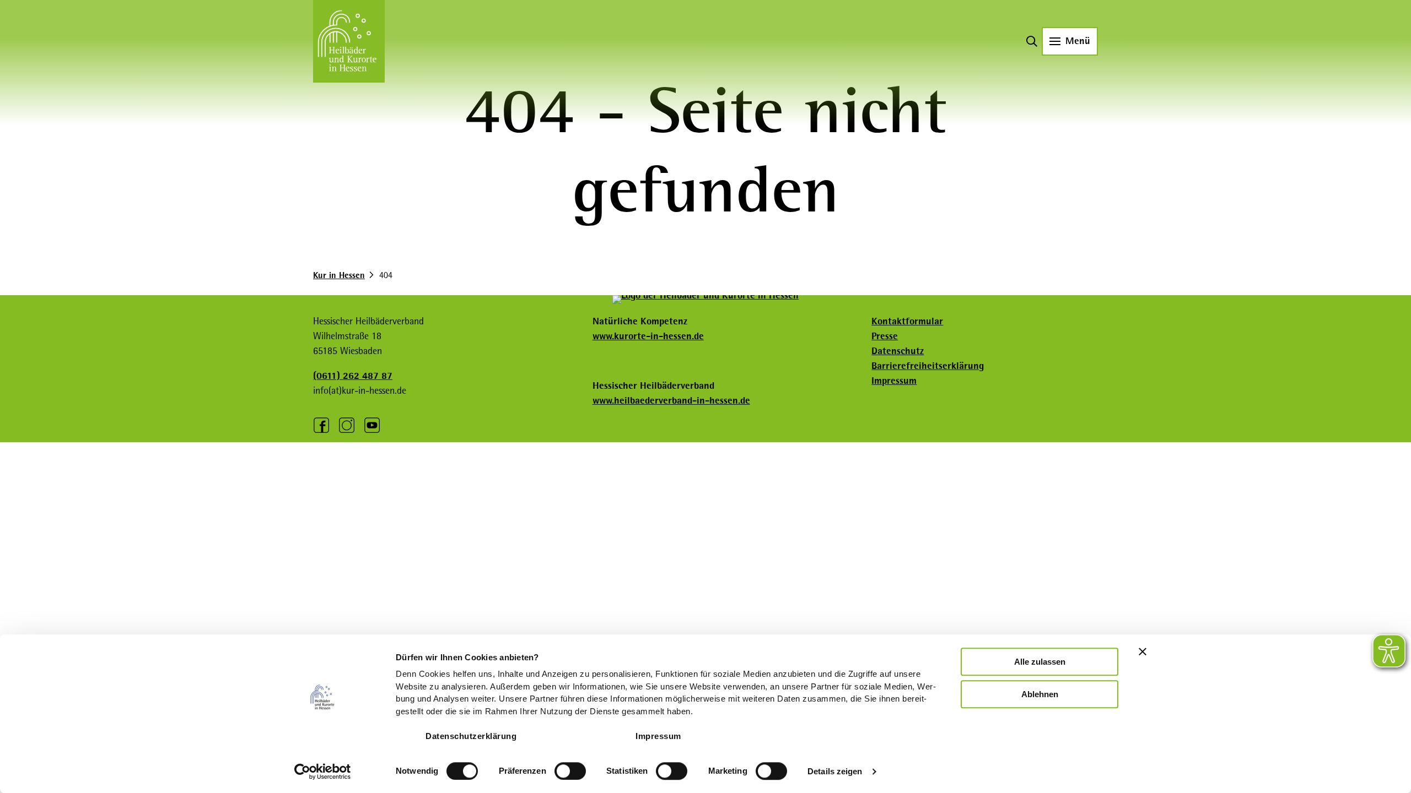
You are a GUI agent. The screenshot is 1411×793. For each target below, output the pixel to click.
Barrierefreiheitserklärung (927, 365)
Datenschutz (897, 350)
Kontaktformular (907, 321)
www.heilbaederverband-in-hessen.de (671, 400)
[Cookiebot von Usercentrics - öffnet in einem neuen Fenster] (322, 771)
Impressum (658, 736)
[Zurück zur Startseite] (349, 41)
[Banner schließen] (1142, 651)
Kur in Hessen (339, 275)
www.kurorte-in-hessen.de (648, 336)
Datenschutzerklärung (471, 736)
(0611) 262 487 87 (352, 375)
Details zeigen (834, 771)
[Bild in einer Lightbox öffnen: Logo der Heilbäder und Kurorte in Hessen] (705, 299)
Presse (884, 336)
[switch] (570, 771)
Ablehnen (1039, 694)
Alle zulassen (1039, 661)
